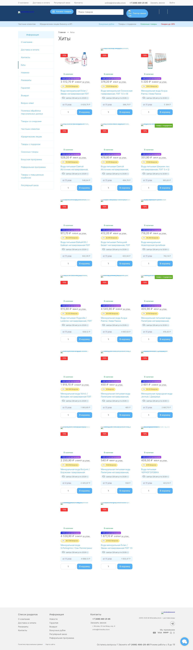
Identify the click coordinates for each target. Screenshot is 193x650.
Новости (53, 619)
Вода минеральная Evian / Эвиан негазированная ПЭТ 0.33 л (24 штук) (75, 93)
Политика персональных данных (30, 644)
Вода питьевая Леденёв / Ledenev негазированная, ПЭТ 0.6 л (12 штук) (76, 321)
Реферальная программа (33, 167)
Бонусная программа (31, 159)
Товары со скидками (31, 121)
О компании (24, 619)
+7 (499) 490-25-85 (139, 3)
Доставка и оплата (41, 3)
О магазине (23, 3)
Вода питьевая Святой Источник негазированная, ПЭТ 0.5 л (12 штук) (74, 169)
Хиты (23, 65)
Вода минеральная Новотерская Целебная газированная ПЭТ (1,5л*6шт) (156, 245)
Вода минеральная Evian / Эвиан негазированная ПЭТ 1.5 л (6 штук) (116, 548)
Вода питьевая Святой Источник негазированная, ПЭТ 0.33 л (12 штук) (115, 169)
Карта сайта (50, 644)
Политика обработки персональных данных (32, 112)
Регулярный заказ (62, 3)
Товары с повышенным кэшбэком (32, 176)
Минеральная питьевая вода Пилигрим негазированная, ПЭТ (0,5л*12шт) (115, 472)
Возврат (25, 95)
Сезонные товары (148, 24)
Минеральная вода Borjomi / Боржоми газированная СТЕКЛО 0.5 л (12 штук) (75, 472)
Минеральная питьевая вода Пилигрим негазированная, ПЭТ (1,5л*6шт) (115, 396)
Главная (62, 32)
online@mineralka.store (115, 3)
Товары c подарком (30, 144)
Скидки (168, 24)
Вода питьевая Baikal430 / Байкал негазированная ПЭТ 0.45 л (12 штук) (75, 245)
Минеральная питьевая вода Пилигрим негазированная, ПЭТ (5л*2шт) (155, 321)
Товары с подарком (127, 24)
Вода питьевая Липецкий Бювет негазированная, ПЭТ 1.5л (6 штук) (115, 245)
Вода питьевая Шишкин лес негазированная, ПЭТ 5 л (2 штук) (155, 169)
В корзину (84, 112)
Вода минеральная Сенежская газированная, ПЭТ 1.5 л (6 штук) (116, 93)
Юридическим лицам (31, 136)
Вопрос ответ (27, 103)
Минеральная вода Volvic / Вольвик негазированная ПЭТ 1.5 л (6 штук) (76, 396)
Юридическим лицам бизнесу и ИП (56, 24)
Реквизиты (26, 80)
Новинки (25, 72)
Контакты (78, 3)
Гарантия (25, 88)
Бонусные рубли (106, 24)
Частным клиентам (27, 24)
